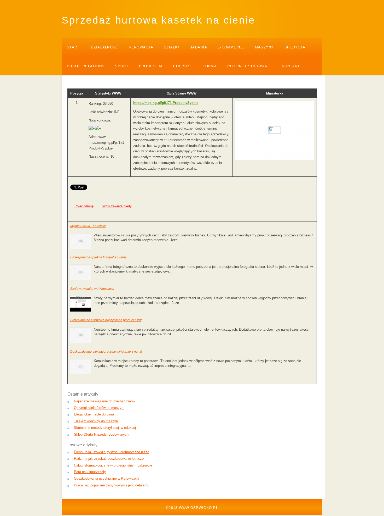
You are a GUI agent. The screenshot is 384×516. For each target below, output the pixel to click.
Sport (121, 66)
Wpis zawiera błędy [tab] (117, 206)
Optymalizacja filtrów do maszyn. (99, 408)
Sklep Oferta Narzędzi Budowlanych (101, 434)
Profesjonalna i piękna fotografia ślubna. (98, 257)
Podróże (182, 66)
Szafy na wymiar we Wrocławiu (92, 289)
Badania (198, 47)
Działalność (104, 47)
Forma (210, 66)
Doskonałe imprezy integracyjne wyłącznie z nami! (106, 351)
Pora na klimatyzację (90, 472)
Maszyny (264, 47)
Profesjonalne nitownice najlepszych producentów (106, 320)
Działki (171, 47)
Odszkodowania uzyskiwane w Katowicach (106, 478)
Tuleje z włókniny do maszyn (96, 421)
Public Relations (85, 66)
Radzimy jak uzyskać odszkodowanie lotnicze (109, 458)
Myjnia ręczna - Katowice (88, 226)
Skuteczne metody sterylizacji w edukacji (105, 428)
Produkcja (151, 66)
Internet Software (248, 66)
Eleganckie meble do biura (94, 414)
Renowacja (141, 47)
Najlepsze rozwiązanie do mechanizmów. (105, 401)
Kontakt (291, 66)
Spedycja (294, 47)
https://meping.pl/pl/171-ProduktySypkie (165, 103)
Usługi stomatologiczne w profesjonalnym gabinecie (113, 465)
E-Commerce (231, 47)
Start (73, 47)
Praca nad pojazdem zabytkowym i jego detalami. (111, 485)
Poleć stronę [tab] (84, 206)
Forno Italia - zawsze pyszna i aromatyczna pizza (111, 452)
